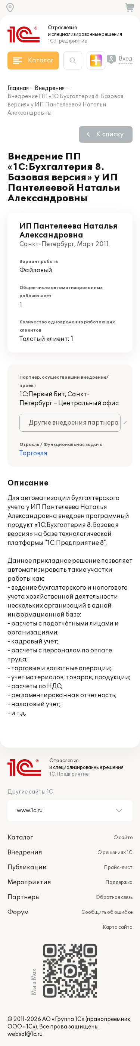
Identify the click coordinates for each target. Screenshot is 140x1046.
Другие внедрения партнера (74, 422)
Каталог (20, 837)
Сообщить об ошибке (107, 912)
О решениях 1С (115, 853)
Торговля (33, 453)
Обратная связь (114, 897)
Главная (18, 88)
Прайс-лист (118, 867)
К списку (110, 134)
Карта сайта (118, 927)
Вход (126, 59)
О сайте (123, 838)
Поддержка (119, 882)
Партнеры (23, 897)
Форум (17, 912)
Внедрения (50, 88)
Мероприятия (29, 882)
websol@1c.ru (25, 1034)
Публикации (27, 867)
